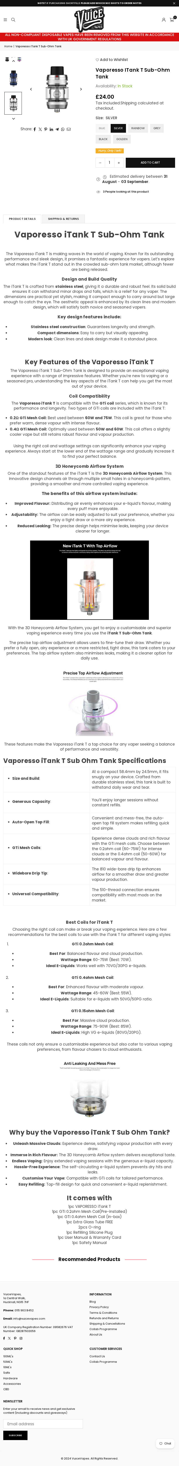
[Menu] (5, 19)
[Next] (81, 89)
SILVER (118, 128)
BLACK (103, 139)
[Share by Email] (69, 129)
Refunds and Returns (104, 1318)
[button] (172, 20)
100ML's (8, 1356)
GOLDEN (121, 139)
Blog (93, 1302)
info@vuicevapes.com (29, 1319)
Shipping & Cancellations (107, 1324)
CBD (6, 1389)
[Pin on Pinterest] (46, 129)
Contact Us (97, 1356)
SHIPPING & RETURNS (63, 219)
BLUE (102, 128)
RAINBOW (138, 128)
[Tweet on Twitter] (40, 129)
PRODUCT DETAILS (22, 219)
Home (8, 46)
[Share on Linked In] (51, 129)
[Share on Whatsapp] (63, 129)
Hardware (10, 1378)
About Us (96, 1334)
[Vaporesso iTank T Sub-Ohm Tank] (13, 78)
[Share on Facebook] (34, 129)
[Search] (13, 19)
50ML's (7, 1362)
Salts (6, 1373)
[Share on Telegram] (57, 129)
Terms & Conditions (103, 1313)
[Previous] (31, 89)
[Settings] (164, 20)
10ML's (7, 1367)
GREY (156, 128)
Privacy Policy (99, 1307)
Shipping (128, 103)
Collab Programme (103, 1329)
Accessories (12, 1384)
